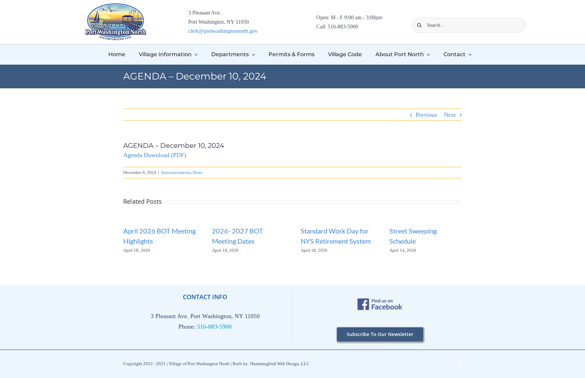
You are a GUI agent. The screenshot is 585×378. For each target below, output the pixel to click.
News (197, 172)
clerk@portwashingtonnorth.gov (223, 31)
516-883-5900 (214, 326)
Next (450, 114)
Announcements (176, 172)
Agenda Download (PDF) (154, 155)
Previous (426, 114)
